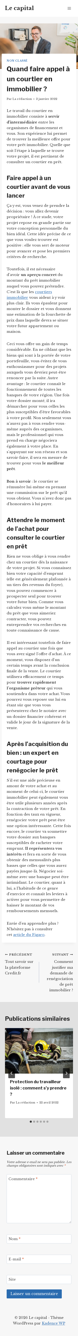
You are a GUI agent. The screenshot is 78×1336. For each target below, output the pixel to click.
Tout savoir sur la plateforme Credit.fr (19, 964)
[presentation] (39, 1051)
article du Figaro (29, 935)
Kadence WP (53, 1323)
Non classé (17, 60)
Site (12, 1279)
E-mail (16, 1259)
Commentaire (23, 1179)
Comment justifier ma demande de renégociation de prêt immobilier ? (60, 973)
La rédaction (22, 99)
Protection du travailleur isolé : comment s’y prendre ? (38, 1088)
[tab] (31, 1122)
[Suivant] (66, 1073)
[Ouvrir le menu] (69, 8)
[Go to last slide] (11, 1073)
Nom (15, 1239)
